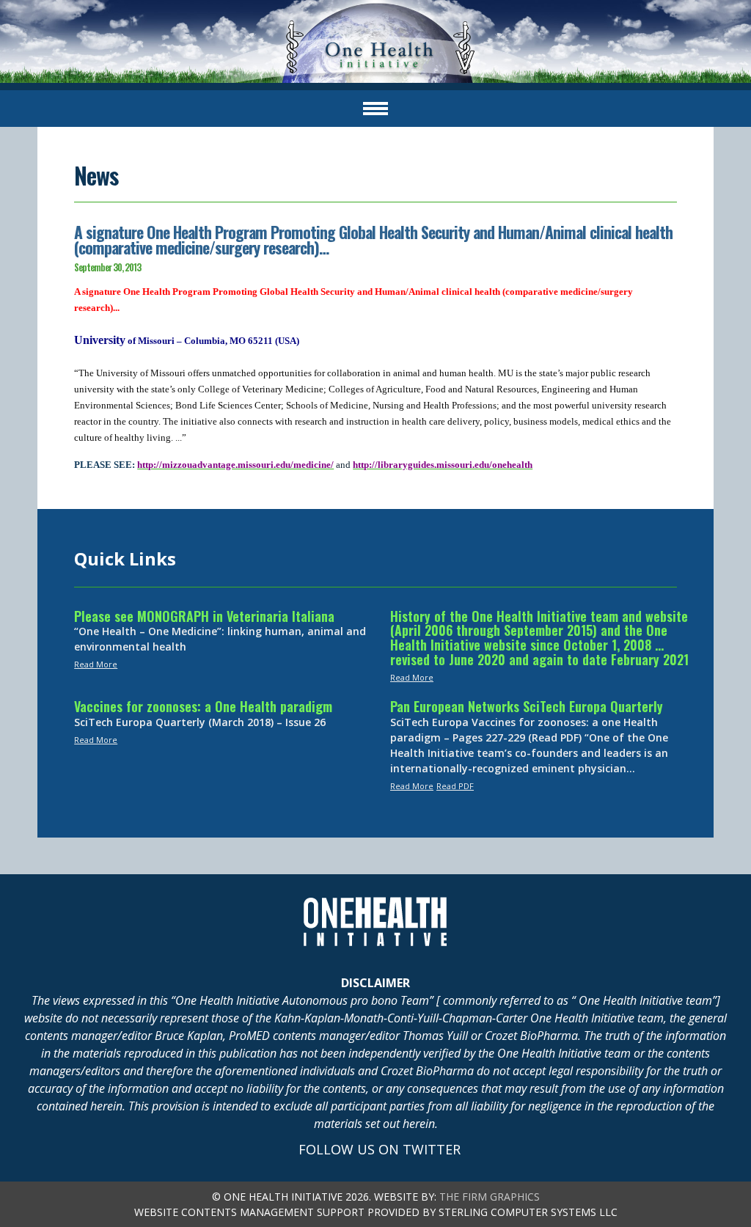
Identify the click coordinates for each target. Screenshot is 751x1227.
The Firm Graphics (489, 1197)
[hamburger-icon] (375, 108)
